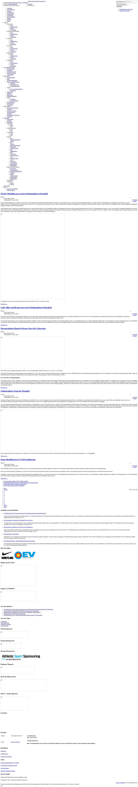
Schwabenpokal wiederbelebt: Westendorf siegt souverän (18, 520)
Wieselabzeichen (14, 84)
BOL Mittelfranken (13, 150)
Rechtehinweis (4, 754)
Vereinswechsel (11, 102)
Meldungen (10, 95)
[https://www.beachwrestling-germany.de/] (23, 690)
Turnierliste (10, 105)
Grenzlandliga (13, 163)
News (11, 25)
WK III (12, 184)
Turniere (12, 173)
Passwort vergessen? (124, 10)
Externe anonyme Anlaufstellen (11, 74)
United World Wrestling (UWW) (9, 765)
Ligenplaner (4, 621)
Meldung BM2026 (11, 96)
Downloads (13, 30)
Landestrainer (10, 14)
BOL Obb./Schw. (13, 153)
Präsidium (9, 8)
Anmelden (119, 6)
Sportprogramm (11, 77)
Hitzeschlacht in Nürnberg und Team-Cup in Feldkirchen (18, 527)
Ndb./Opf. (12, 161)
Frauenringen (10, 103)
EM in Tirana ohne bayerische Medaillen (14, 485)
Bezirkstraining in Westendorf (11, 534)
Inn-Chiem (9, 45)
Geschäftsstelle (11, 9)
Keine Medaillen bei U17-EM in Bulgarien (18, 459)
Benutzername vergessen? (126, 9)
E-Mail (134, 201)
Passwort (118, 3)
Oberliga (9, 121)
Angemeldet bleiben (121, 5)
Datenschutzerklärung (6, 756)
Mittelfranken (10, 53)
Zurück (6, 489)
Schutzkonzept (10, 69)
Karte (8, 21)
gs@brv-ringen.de (12, 4)
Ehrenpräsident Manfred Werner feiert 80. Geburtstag (23, 328)
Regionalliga (10, 119)
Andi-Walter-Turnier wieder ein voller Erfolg (15, 484)
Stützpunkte (10, 92)
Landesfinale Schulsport (10, 180)
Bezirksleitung (13, 27)
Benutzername (120, 1)
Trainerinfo (13, 90)
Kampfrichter (10, 12)
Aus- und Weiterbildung (16, 89)
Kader (8, 97)
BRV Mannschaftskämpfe (12, 79)
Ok (1, 785)
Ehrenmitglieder (11, 17)
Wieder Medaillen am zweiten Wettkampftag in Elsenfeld (24, 194)
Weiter (5, 505)
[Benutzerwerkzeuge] (130, 197)
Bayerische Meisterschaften (14, 169)
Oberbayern (10, 24)
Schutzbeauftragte (11, 71)
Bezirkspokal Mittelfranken (13, 178)
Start (5, 488)
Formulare (9, 70)
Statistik (9, 19)
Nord (11, 125)
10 (4, 504)
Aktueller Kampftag (6, 624)
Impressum (3, 751)
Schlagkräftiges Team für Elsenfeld (15, 391)
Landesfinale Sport (15, 86)
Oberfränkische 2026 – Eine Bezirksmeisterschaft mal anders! (19, 541)
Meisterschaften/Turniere (13, 167)
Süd (11, 126)
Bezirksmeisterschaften (16, 171)
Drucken (135, 200)
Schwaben (9, 38)
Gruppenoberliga (11, 128)
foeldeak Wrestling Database (8, 771)
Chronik (9, 11)
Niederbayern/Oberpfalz (13, 31)
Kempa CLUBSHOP (12, 189)
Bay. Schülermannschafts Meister (15, 140)
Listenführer (10, 15)
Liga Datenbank (5, 768)
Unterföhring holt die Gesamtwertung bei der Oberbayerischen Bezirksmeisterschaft (25, 513)
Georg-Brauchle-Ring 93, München (19, 2)
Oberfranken (10, 60)
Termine (9, 93)
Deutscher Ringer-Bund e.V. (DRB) (10, 762)
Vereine (9, 18)
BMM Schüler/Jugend (14, 175)
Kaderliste (12, 99)
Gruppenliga (10, 132)
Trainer (9, 87)
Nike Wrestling (11, 190)
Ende (5, 507)
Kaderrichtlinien (14, 100)
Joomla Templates (120, 782)
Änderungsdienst (5, 623)
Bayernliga (10, 122)
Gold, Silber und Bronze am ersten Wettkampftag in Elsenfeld (26, 307)
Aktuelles (12, 83)
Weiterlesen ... (4, 304)
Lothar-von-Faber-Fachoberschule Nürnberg (11, 112)
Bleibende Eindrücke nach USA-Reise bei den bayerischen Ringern (21, 482)
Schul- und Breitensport (13, 82)
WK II (11, 183)
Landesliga (10, 123)
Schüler (9, 136)
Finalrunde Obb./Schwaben (14, 147)
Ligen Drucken (4, 625)
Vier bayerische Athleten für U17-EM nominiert (16, 481)
